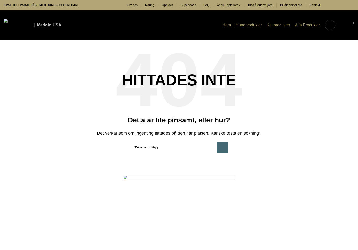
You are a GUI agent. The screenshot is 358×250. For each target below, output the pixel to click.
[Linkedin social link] (351, 5)
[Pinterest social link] (345, 5)
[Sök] (330, 25)
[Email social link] (339, 5)
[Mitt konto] (342, 25)
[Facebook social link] (328, 5)
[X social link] (334, 5)
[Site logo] (17, 25)
